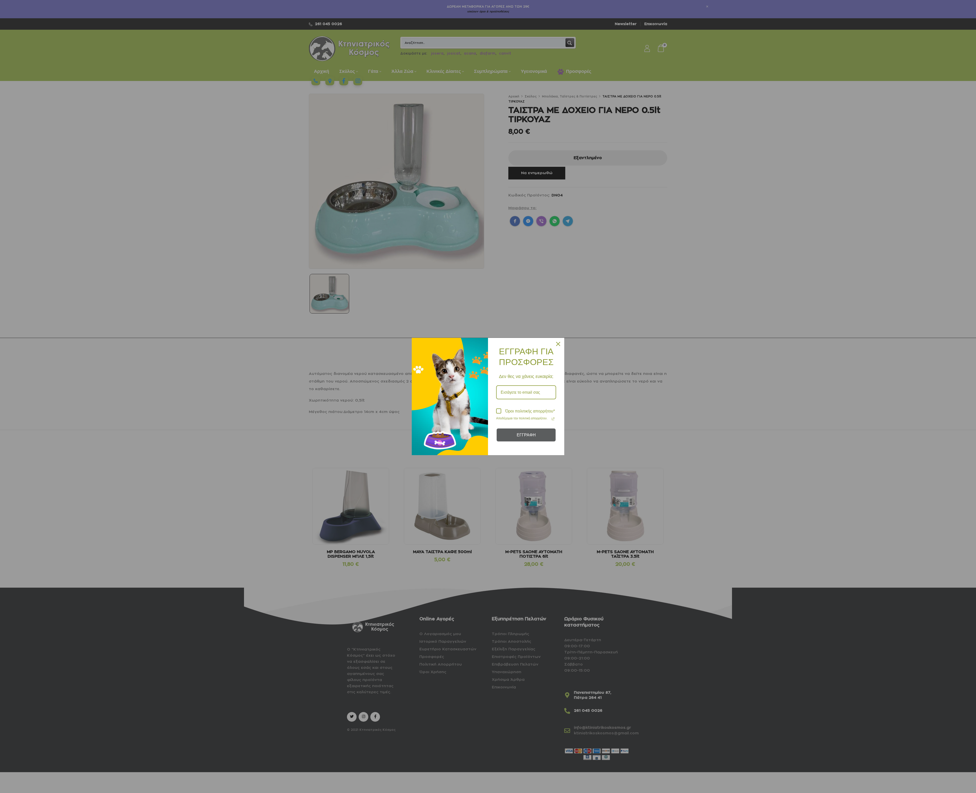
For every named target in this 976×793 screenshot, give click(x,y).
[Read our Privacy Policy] (553, 419)
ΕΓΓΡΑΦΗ (526, 435)
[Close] (558, 344)
